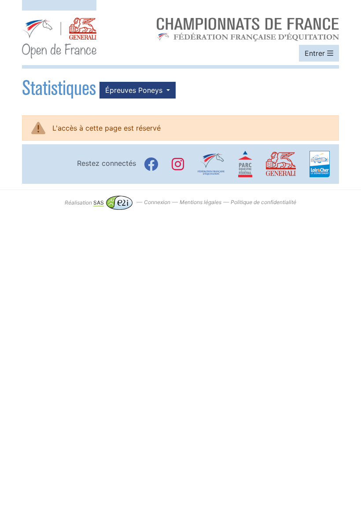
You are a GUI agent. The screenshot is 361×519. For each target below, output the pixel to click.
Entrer (316, 53)
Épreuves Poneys (135, 90)
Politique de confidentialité (263, 202)
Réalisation (84, 202)
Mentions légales (200, 202)
